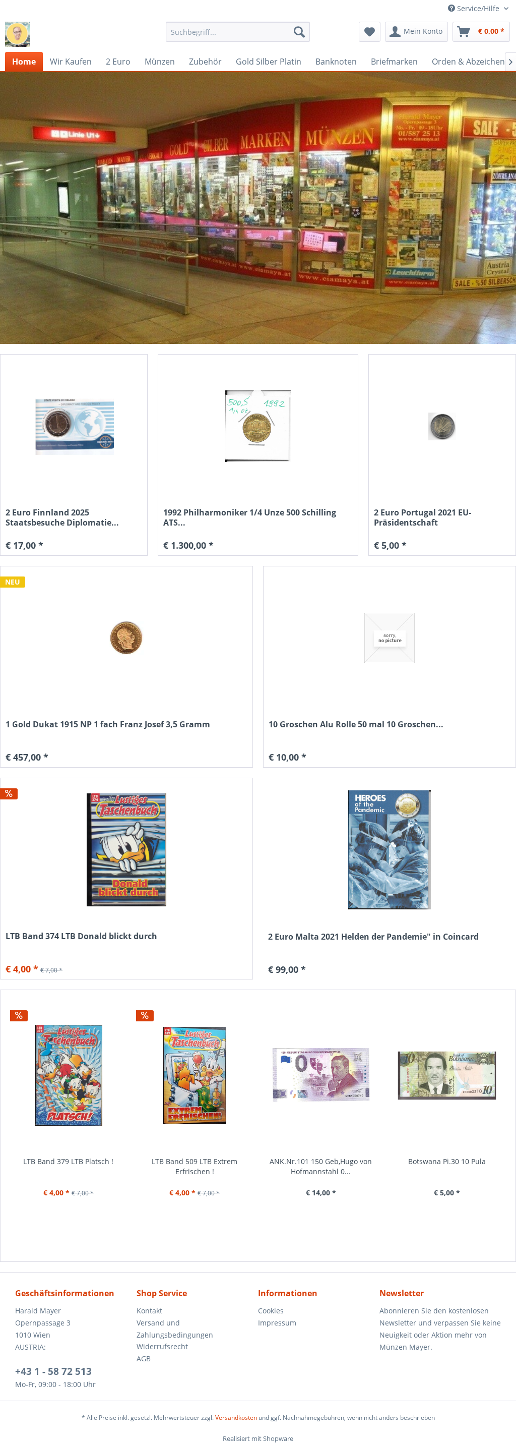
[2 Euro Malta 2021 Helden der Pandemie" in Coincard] (389, 850)
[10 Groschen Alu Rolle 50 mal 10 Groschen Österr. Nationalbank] (389, 638)
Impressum (277, 1322)
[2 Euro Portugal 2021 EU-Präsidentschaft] (442, 426)
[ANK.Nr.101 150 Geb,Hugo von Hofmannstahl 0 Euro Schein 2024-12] (321, 1075)
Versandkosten (236, 1417)
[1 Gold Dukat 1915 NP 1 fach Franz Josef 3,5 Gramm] (126, 638)
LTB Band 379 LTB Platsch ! (68, 1161)
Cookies (271, 1310)
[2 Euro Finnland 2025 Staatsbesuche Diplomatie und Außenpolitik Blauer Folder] (74, 426)
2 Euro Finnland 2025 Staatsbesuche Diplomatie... (62, 517)
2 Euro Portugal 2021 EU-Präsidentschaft (422, 517)
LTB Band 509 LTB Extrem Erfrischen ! (194, 1166)
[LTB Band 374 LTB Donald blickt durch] (126, 850)
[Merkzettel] (369, 32)
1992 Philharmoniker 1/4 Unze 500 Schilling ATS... (249, 517)
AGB (144, 1358)
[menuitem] (238, 32)
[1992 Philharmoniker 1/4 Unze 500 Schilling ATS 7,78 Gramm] (258, 426)
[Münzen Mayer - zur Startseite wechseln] (17, 34)
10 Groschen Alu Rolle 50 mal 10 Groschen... (356, 724)
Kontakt (149, 1310)
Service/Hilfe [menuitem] (478, 8)
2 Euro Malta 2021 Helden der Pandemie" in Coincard (373, 937)
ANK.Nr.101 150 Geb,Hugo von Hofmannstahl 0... (321, 1166)
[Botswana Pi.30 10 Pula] (447, 1075)
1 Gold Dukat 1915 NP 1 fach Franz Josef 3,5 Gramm (108, 724)
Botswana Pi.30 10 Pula (447, 1161)
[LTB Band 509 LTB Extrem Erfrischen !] (195, 1075)
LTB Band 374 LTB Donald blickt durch (81, 936)
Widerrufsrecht (162, 1346)
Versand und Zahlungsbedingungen (175, 1329)
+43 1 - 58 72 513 (53, 1371)
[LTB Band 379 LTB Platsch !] (69, 1075)
